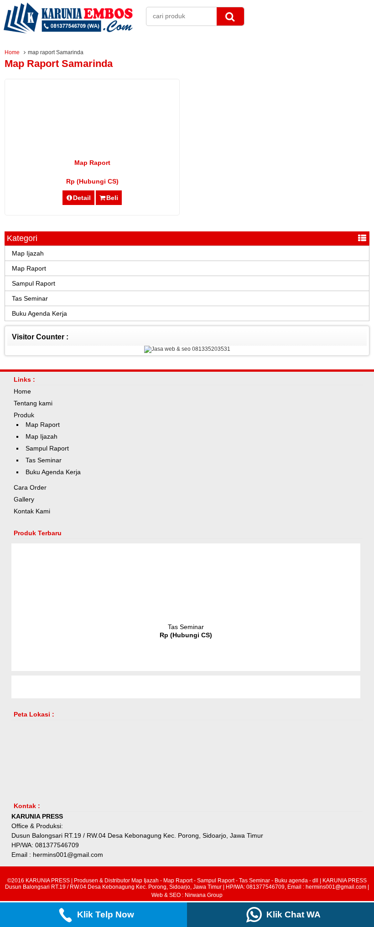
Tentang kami (33, 403)
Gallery (24, 499)
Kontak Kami (32, 511)
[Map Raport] (92, 141)
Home (12, 52)
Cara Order (30, 487)
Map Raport (92, 162)
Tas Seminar (30, 298)
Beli (112, 197)
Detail (82, 197)
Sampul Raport (33, 283)
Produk (24, 415)
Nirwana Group (204, 895)
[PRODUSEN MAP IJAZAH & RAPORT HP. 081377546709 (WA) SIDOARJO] (68, 32)
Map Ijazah (28, 253)
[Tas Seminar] (186, 615)
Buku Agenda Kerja (39, 313)
